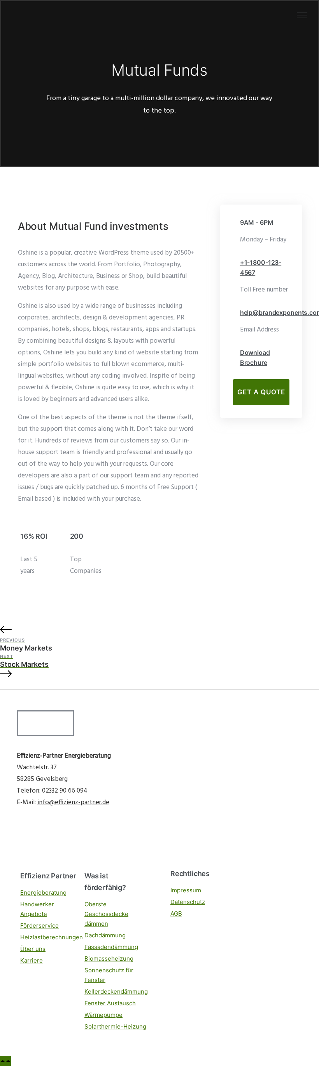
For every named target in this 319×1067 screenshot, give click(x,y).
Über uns (33, 948)
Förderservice (39, 925)
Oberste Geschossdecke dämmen (106, 913)
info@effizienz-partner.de (73, 802)
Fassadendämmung (111, 947)
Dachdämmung (105, 935)
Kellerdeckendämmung (116, 991)
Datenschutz (187, 902)
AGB (176, 913)
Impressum (185, 890)
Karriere (31, 960)
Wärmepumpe (103, 1014)
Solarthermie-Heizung (115, 1026)
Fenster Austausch (110, 1003)
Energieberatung (43, 892)
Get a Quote (261, 392)
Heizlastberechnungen (51, 937)
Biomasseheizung (108, 958)
